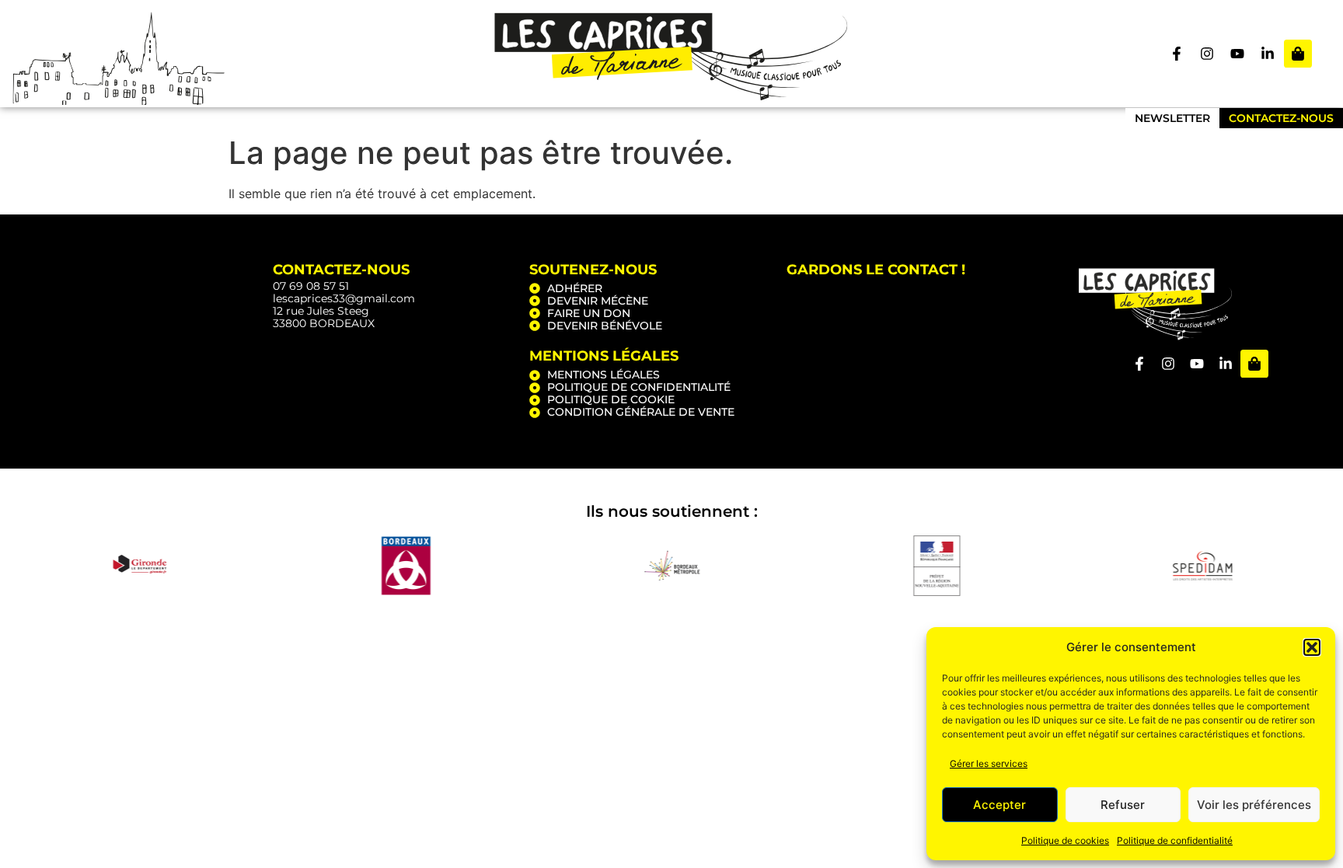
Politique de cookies (1065, 840)
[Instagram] (1207, 54)
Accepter (999, 804)
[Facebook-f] (1177, 54)
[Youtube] (1237, 54)
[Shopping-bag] (1298, 54)
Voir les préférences (1254, 804)
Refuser (1123, 804)
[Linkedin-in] (1268, 54)
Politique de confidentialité (1175, 840)
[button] (1312, 647)
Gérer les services (988, 763)
